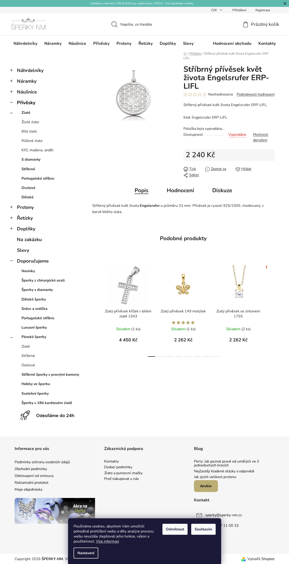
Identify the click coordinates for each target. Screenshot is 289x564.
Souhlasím (203, 529)
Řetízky (25, 218)
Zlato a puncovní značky (123, 473)
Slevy (23, 250)
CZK (214, 10)
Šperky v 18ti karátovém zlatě (46, 402)
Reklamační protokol (31, 482)
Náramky (27, 81)
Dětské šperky (33, 299)
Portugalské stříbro (37, 178)
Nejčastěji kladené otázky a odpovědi (224, 471)
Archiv (206, 486)
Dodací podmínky (118, 467)
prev (96, 309)
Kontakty (111, 462)
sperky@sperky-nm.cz (223, 515)
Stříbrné (28, 169)
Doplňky (26, 229)
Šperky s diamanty (37, 289)
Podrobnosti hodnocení (256, 94)
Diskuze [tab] (222, 190)
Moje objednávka (28, 489)
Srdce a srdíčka (34, 308)
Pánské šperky (33, 336)
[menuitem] (25, 43)
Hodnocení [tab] (180, 190)
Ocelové (28, 187)
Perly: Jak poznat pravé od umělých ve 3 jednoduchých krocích (226, 464)
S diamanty (30, 159)
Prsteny (25, 207)
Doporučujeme (33, 261)
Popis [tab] (141, 190)
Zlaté (25, 112)
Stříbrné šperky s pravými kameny (50, 374)
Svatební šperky (35, 393)
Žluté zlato (30, 122)
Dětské (27, 197)
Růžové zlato (31, 140)
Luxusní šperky (34, 327)
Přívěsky (26, 102)
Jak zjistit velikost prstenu (215, 477)
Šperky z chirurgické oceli (43, 280)
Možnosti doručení (260, 137)
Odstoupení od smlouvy (34, 475)
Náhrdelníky (30, 70)
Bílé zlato (29, 131)
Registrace (262, 10)
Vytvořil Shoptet (261, 558)
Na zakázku (29, 239)
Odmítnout (175, 529)
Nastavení (85, 553)
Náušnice (27, 92)
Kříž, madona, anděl (37, 150)
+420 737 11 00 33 (222, 525)
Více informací (107, 541)
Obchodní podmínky (31, 468)
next (271, 309)
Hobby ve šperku (35, 383)
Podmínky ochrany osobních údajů (42, 462)
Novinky (28, 271)
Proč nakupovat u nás (121, 479)
